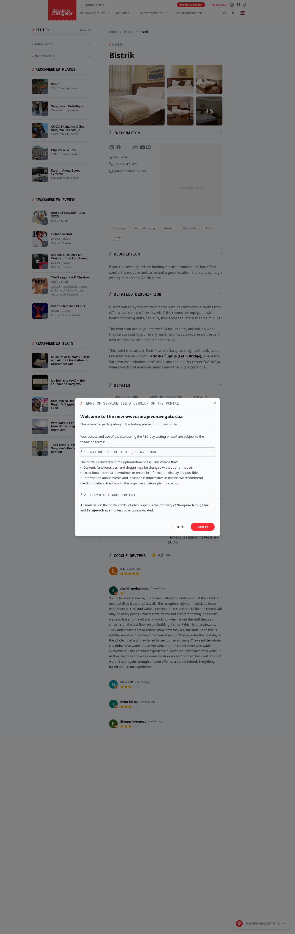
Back (180, 527)
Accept (203, 527)
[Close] (214, 403)
